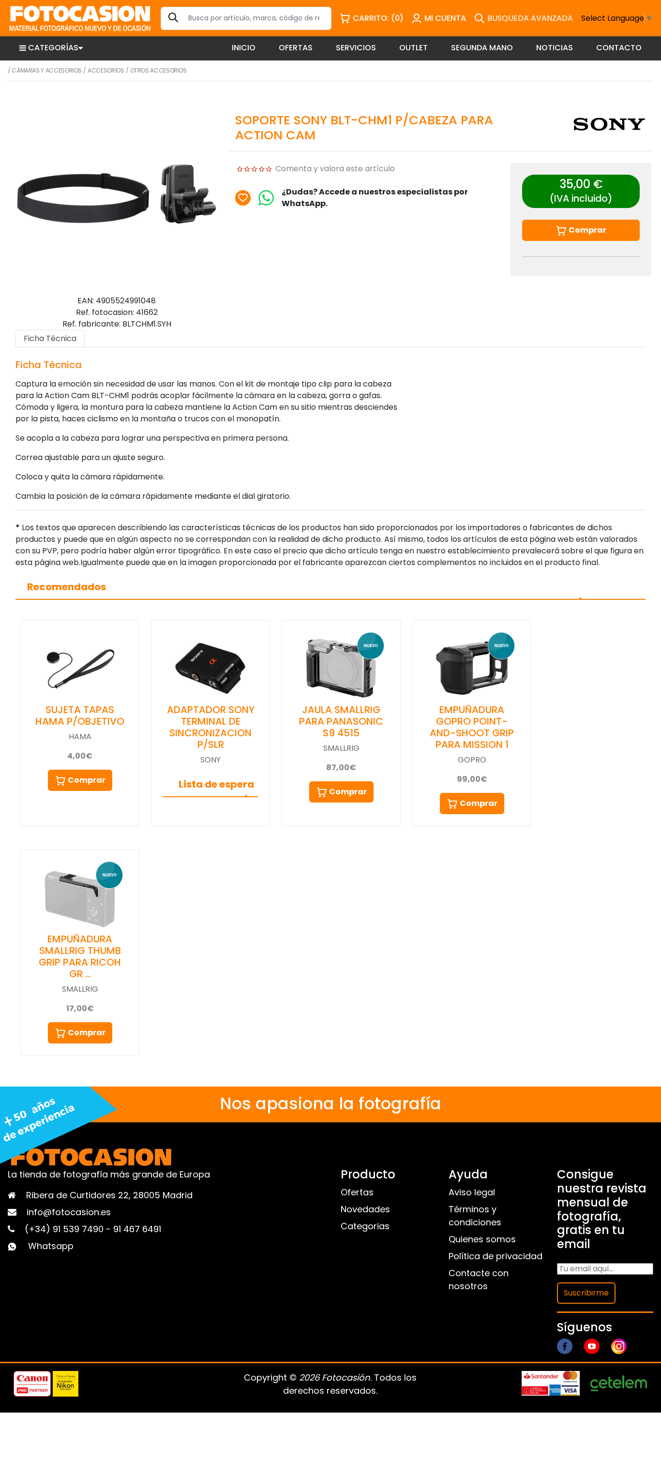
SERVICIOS (356, 47)
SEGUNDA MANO (482, 47)
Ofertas (357, 1192)
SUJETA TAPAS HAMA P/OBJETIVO (79, 715)
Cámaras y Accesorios (47, 70)
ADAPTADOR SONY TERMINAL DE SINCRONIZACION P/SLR (211, 727)
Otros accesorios (158, 70)
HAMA (80, 736)
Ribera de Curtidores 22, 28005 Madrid (109, 1195)
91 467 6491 (137, 1229)
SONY (210, 759)
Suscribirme (586, 1292)
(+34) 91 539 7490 (65, 1229)
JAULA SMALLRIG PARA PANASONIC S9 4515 (341, 721)
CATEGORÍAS (53, 47)
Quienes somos (482, 1239)
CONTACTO (619, 47)
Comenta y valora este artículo (335, 168)
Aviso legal (472, 1192)
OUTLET (413, 47)
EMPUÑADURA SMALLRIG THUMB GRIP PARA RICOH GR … (80, 956)
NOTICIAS (554, 47)
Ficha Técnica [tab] (50, 338)
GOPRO (472, 759)
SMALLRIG (341, 748)
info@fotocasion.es (69, 1212)
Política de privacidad (495, 1256)
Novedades (365, 1209)
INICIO (243, 47)
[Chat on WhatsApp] (266, 198)
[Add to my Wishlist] (243, 198)
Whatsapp (51, 1246)
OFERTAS (296, 47)
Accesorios (106, 70)
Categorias (365, 1226)
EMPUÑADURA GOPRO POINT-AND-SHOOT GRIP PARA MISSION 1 (472, 727)
